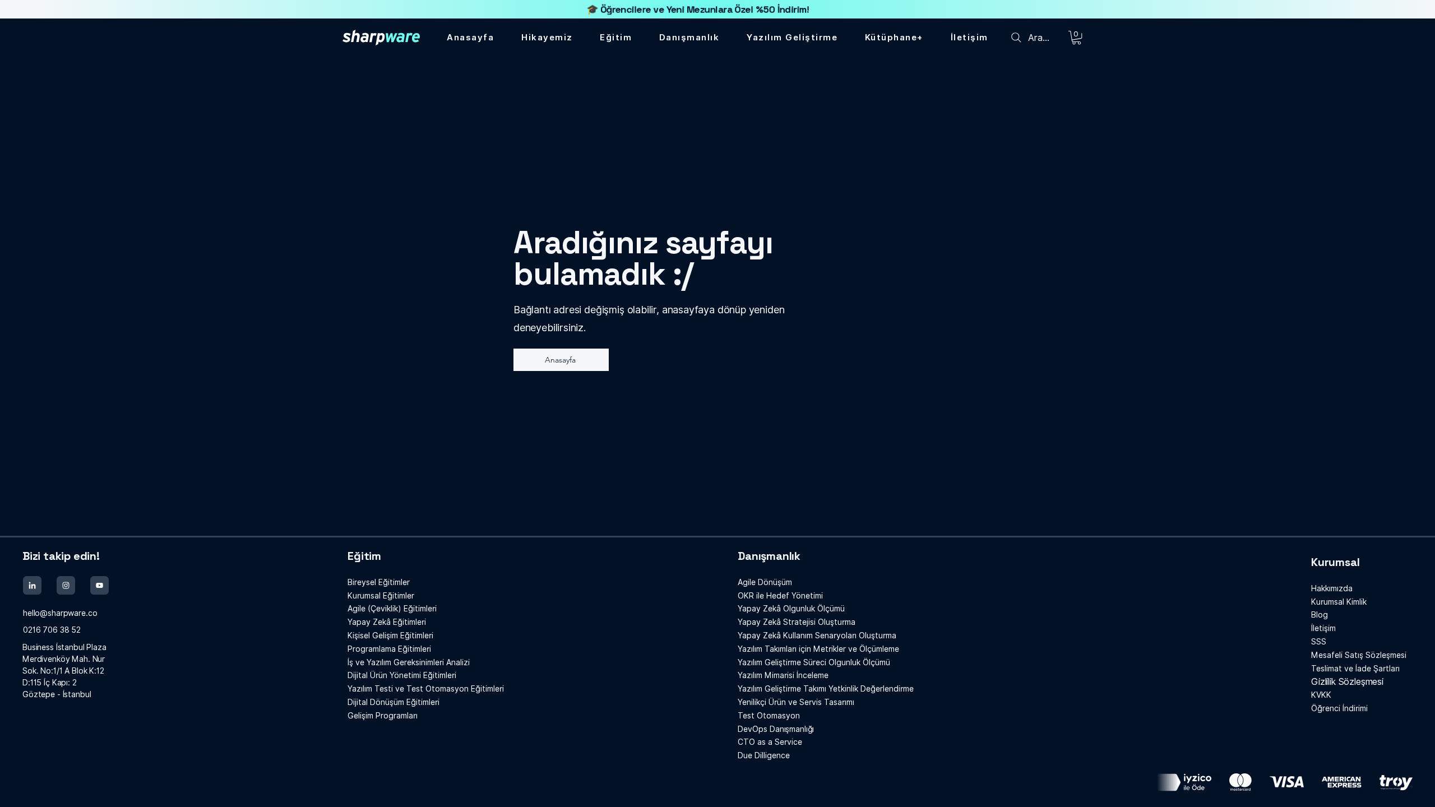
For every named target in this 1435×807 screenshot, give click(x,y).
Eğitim (364, 556)
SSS (1318, 641)
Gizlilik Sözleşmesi (1347, 681)
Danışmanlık (769, 556)
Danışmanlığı (776, 729)
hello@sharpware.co (60, 613)
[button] (894, 37)
